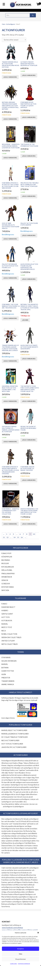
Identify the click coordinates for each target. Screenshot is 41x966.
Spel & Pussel (6, 570)
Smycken (5, 590)
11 (4, 537)
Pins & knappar (7, 574)
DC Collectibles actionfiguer (14, 737)
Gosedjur (5, 584)
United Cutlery (8, 641)
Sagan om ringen (8, 661)
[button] (38, 933)
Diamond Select (8, 607)
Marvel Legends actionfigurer (15, 734)
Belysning (5, 560)
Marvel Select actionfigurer (14, 730)
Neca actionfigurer (10, 740)
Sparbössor (6, 577)
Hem (3, 24)
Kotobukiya (6, 621)
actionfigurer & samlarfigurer (13, 807)
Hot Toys (5, 617)
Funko (4, 604)
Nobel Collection (9, 634)
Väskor (4, 580)
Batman (4, 668)
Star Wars (5, 657)
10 (34, 534)
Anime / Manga (7, 684)
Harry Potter (7, 671)
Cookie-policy (13, 963)
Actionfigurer (10, 24)
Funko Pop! (6, 553)
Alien (3, 674)
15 (18, 537)
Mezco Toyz (6, 627)
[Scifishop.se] (20, 4)
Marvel (4, 624)
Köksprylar (6, 557)
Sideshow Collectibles (11, 637)
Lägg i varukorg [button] (10, 77)
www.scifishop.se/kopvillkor (12, 930)
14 (14, 537)
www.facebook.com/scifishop (12, 928)
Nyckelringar (7, 567)
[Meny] (4, 4)
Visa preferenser (20, 959)
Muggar (5, 563)
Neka (20, 954)
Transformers (7, 681)
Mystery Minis (7, 587)
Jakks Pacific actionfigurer (13, 747)
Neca (3, 631)
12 (7, 537)
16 (22, 537)
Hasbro (4, 611)
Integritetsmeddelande (24, 963)
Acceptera (20, 949)
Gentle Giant (7, 614)
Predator (5, 678)
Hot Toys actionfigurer (12, 744)
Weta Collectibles (9, 644)
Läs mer (25, 320)
